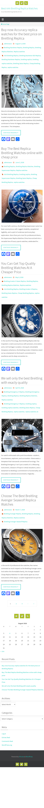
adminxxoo (8, 43)
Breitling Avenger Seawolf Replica (15, 506)
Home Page (5, 24)
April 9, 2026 (19, 377)
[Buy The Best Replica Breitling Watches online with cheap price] (22, 199)
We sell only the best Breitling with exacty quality (21, 370)
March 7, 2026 (20, 495)
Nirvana (21, 740)
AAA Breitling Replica (11, 54)
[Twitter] (22, 3)
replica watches (13, 64)
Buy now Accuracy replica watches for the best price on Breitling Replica (21, 33)
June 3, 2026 (19, 158)
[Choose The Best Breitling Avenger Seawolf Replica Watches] (22, 529)
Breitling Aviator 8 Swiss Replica (15, 273)
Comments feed (7, 725)
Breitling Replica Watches (24, 162)
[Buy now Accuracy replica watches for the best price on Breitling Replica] (22, 87)
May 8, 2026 (19, 270)
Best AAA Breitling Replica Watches (19, 8)
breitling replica (26, 57)
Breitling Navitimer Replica (13, 47)
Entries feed (6, 721)
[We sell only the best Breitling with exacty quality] (22, 421)
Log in (4, 717)
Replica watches (19, 50)
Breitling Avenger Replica (12, 499)
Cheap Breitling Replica (26, 284)
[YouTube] (17, 3)
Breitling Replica (28, 47)
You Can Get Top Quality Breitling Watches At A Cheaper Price (18, 260)
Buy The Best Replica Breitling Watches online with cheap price (21, 148)
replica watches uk (31, 398)
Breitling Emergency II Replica (14, 381)
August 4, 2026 (20, 43)
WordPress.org (7, 729)
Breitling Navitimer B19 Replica (30, 54)
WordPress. (29, 740)
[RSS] (26, 3)
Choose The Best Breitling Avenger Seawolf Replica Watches (19, 485)
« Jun (2, 635)
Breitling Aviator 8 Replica (28, 280)
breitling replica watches (10, 395)
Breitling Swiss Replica (21, 61)
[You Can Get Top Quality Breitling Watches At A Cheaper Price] (22, 311)
